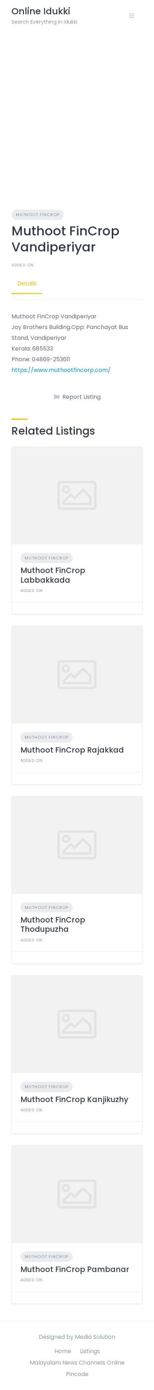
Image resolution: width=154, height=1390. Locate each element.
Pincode (77, 1374)
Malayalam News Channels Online (77, 1363)
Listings (90, 1351)
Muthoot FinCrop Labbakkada (52, 575)
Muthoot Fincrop (37, 214)
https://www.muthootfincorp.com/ (61, 370)
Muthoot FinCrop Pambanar (74, 1269)
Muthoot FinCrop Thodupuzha (52, 924)
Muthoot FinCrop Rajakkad (72, 750)
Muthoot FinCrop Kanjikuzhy (74, 1099)
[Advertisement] (77, 112)
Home (62, 1351)
